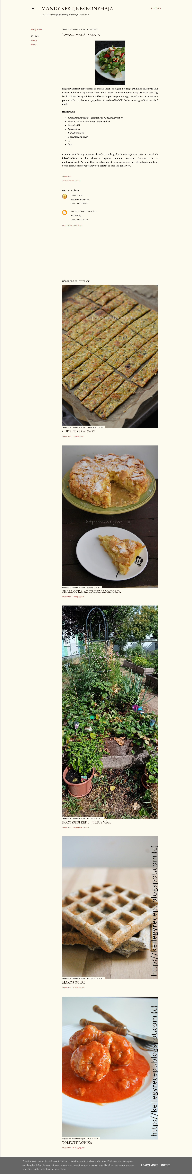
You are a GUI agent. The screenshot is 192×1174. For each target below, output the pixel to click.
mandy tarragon (78, 211)
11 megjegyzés (78, 597)
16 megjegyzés (78, 987)
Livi (72, 195)
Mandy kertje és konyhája (77, 8)
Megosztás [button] (36, 29)
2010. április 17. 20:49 (79, 219)
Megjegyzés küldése (72, 226)
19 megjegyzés (78, 1148)
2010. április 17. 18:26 (79, 203)
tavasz (34, 44)
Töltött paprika (77, 1142)
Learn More (149, 1165)
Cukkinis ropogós (78, 431)
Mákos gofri (73, 982)
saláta (34, 40)
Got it (165, 1165)
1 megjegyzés (78, 436)
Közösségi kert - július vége (86, 822)
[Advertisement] (110, 253)
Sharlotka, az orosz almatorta (91, 591)
